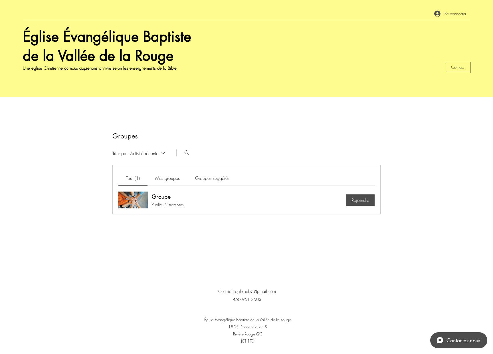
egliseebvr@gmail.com (255, 291)
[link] (133, 178)
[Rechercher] (186, 152)
